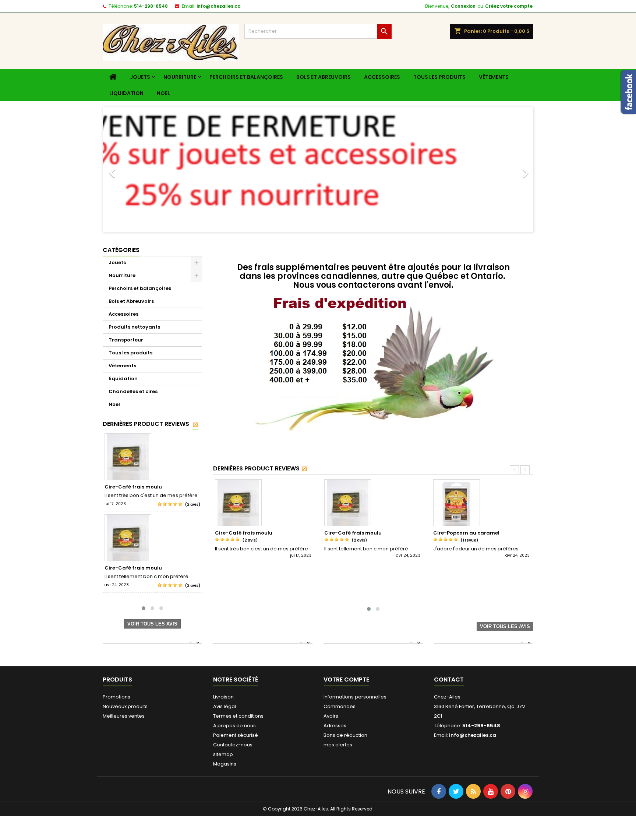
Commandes (340, 706)
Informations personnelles (355, 696)
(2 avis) (192, 504)
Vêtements (494, 77)
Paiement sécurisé (235, 735)
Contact (449, 679)
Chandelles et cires (133, 391)
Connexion (463, 6)
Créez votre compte (509, 6)
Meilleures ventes (124, 715)
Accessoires (382, 77)
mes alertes (338, 744)
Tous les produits (439, 77)
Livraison (223, 696)
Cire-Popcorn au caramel (466, 532)
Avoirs (331, 715)
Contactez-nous (232, 744)
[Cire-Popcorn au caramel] (482, 502)
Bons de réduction (345, 735)
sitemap (223, 754)
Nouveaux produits (125, 706)
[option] (318, 169)
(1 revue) (469, 540)
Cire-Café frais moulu (133, 486)
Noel (163, 93)
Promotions (116, 696)
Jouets (140, 77)
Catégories (121, 250)
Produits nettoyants (134, 326)
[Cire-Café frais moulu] (152, 456)
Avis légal (224, 706)
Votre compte (346, 679)
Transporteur (126, 339)
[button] (135, 169)
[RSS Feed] (195, 424)
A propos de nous (234, 725)
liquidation (126, 93)
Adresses (335, 725)
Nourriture (179, 77)
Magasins (224, 763)
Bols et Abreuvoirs (323, 77)
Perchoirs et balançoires (246, 77)
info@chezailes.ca (219, 6)
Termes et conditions (238, 715)
